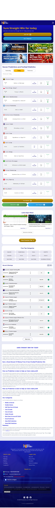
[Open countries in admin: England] (4, 297)
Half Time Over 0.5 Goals (11, 407)
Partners (5, 461)
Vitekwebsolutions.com (29, 503)
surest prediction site (35, 487)
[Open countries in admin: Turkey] (4, 179)
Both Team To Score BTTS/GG (13, 416)
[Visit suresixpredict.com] (14, 58)
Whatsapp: (12, 471)
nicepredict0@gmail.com (15, 474)
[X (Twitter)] (24, 497)
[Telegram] (27, 497)
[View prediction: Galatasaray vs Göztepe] (27, 184)
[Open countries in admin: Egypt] (4, 304)
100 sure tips (42, 487)
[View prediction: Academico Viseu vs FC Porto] (27, 174)
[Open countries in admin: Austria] (4, 311)
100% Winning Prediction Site (9, 487)
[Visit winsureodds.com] (40, 48)
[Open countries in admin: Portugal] (4, 170)
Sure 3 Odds (21, 259)
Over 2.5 (45, 255)
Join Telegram (27, 38)
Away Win (9, 252)
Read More (23, 228)
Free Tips (5, 456)
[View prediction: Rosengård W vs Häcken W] (27, 100)
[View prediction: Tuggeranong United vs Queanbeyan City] (27, 273)
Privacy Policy (32, 458)
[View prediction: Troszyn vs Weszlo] (27, 92)
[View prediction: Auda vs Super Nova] (27, 156)
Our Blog (5, 463)
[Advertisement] (27, 10)
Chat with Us (13, 204)
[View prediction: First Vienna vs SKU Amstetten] (27, 314)
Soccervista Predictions (42, 489)
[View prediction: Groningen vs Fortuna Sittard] (27, 328)
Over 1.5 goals (8, 409)
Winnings (5, 458)
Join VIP (26, 34)
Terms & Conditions (33, 463)
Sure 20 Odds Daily (17, 489)
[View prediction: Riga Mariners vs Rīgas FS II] (27, 137)
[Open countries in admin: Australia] (4, 270)
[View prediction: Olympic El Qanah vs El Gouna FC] (27, 307)
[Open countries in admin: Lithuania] (4, 79)
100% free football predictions (32, 489)
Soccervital (23, 489)
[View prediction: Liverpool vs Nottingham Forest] (27, 300)
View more (27, 339)
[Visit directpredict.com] (14, 48)
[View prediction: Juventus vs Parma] (27, 193)
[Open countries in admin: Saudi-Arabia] (4, 161)
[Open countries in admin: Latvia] (4, 133)
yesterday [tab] (8, 70)
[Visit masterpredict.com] (40, 58)
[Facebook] (30, 497)
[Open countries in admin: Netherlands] (4, 324)
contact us (7, 430)
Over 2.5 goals (9, 411)
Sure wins (47, 487)
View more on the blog (27, 232)
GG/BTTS (46, 252)
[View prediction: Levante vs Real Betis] (27, 147)
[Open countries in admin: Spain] (4, 142)
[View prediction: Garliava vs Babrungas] (27, 83)
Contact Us (5, 465)
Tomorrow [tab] (30, 70)
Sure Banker (26, 200)
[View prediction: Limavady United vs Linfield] (27, 119)
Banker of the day (9, 402)
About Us (31, 456)
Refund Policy (32, 465)
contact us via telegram (19, 476)
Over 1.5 (33, 255)
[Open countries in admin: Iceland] (4, 124)
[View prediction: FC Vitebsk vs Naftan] (27, 334)
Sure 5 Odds (33, 259)
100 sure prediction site (8, 489)
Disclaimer (31, 461)
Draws (33, 252)
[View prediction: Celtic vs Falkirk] (27, 110)
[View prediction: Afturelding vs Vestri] (27, 128)
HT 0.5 (21, 255)
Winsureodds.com (19, 487)
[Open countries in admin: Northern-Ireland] (4, 115)
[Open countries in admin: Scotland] (4, 105)
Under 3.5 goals (9, 414)
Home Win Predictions (11, 423)
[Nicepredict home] (4, 22)
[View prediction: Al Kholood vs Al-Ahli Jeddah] (27, 165)
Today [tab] (19, 70)
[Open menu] (53, 23)
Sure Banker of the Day (45, 259)
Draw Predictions (9, 418)
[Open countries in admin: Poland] (4, 88)
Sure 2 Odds (9, 259)
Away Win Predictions (10, 421)
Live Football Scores (26, 487)
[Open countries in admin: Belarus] (4, 331)
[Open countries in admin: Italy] (4, 189)
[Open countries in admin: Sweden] (4, 97)
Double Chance (21, 252)
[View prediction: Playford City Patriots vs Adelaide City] (27, 293)
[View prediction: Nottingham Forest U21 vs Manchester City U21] (27, 321)
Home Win (9, 255)
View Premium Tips (26, 240)
